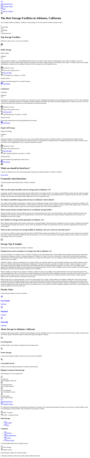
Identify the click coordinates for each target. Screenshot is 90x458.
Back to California (8, 11)
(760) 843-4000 (7, 112)
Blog (4, 9)
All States (9, 422)
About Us (9, 433)
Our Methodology (11, 435)
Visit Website (6, 84)
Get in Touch (4, 175)
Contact (8, 438)
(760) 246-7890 (7, 73)
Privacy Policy (10, 440)
